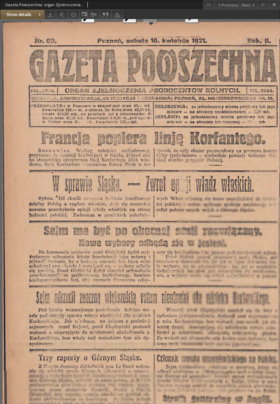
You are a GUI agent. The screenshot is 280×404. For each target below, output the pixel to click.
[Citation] (105, 14)
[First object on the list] (208, 4)
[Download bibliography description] (93, 14)
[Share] (62, 14)
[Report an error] (117, 14)
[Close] (274, 4)
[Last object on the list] (263, 4)
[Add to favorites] (74, 14)
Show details (18, 14)
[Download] (50, 14)
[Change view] (84, 14)
